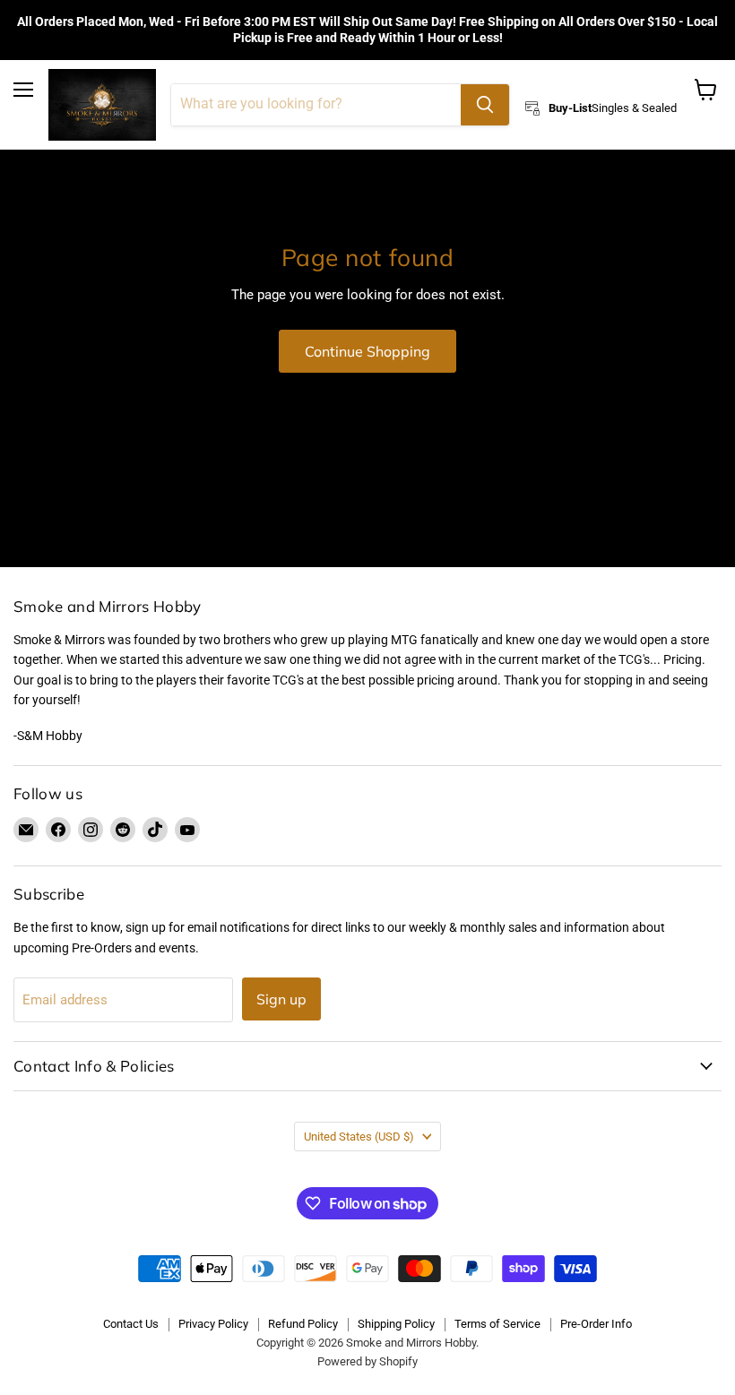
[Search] (485, 104)
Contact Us (131, 1323)
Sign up (281, 999)
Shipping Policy (396, 1323)
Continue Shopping (367, 351)
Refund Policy (303, 1323)
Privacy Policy (213, 1323)
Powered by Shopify (367, 1361)
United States (359, 1136)
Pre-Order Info (596, 1323)
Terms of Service (497, 1323)
